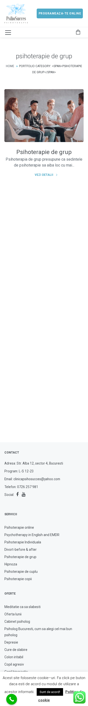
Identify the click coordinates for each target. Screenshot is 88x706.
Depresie (11, 642)
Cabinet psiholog (17, 621)
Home (10, 66)
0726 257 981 (27, 487)
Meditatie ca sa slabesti (22, 607)
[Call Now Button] (11, 699)
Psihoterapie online (19, 527)
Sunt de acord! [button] (50, 692)
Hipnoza (10, 564)
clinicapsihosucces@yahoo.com (36, 479)
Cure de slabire (15, 650)
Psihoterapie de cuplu (21, 572)
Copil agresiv (14, 664)
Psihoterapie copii (18, 579)
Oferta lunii (13, 614)
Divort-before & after (20, 549)
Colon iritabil (13, 657)
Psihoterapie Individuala (22, 542)
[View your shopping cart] (78, 32)
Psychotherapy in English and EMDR (31, 535)
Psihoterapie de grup (20, 557)
